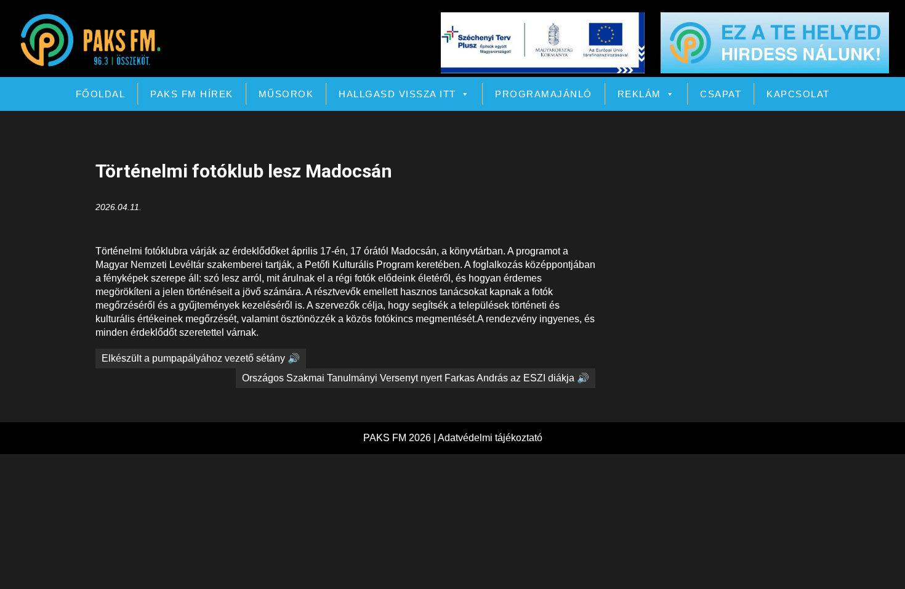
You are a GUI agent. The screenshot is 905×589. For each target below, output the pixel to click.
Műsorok (286, 94)
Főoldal (101, 94)
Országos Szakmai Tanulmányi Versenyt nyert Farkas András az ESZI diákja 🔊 (415, 378)
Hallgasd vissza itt (397, 94)
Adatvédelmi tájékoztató (490, 438)
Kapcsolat (798, 94)
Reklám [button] (639, 94)
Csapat (720, 94)
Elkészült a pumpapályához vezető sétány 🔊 (201, 358)
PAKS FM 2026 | (400, 438)
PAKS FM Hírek (191, 94)
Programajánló (543, 94)
